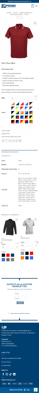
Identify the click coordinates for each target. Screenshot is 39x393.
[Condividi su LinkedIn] (20, 140)
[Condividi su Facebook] (6, 140)
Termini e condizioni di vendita (11, 358)
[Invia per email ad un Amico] (13, 140)
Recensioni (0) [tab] (5, 156)
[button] (32, 6)
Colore (3, 112)
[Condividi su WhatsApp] (3, 140)
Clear (17, 243)
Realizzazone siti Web (16, 390)
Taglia (3, 98)
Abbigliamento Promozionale (21, 13)
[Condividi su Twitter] (10, 140)
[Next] (37, 246)
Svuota (36, 96)
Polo (27, 14)
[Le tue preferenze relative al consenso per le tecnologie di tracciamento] (35, 389)
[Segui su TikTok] (10, 374)
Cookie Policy (6, 365)
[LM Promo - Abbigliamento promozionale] (8, 6)
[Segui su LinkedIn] (14, 374)
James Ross (7, 136)
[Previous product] (21, 17)
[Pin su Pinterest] (16, 140)
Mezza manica (14, 136)
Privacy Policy (6, 362)
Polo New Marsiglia (6, 240)
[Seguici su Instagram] (7, 374)
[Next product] (17, 17)
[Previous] (1, 246)
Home (9, 13)
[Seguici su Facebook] (3, 374)
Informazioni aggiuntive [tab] (10, 152)
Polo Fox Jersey (24, 238)
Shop (15, 13)
